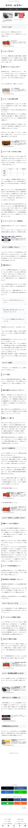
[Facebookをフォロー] (20, 799)
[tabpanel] (7, 17)
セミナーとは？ (20, 821)
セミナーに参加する (7, 823)
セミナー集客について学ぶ (20, 823)
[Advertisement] (14, 768)
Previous (1, 17)
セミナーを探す (7, 819)
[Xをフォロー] (7, 799)
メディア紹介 (8, 821)
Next (27, 17)
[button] (25, 430)
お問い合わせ (20, 819)
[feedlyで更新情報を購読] (7, 803)
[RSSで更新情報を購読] (20, 803)
